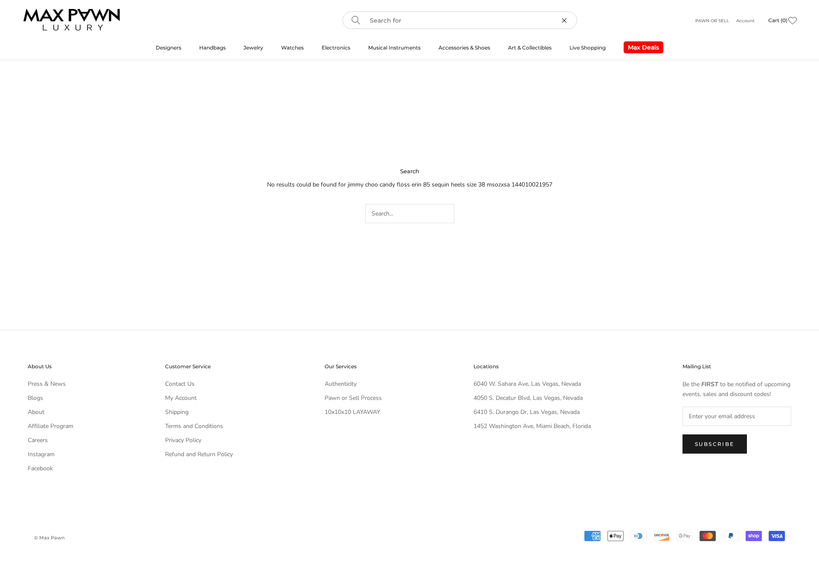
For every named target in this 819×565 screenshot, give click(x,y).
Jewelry (253, 47)
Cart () (777, 20)
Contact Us (180, 384)
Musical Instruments (394, 47)
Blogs (35, 398)
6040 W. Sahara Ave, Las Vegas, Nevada (527, 384)
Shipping (177, 412)
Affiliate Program (50, 426)
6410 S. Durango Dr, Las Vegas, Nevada (526, 412)
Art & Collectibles (530, 47)
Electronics (336, 47)
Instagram (41, 454)
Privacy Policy (183, 440)
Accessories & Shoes (464, 47)
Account (745, 20)
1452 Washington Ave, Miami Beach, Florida (532, 426)
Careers (38, 440)
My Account (181, 398)
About (36, 412)
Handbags (212, 47)
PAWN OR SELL (712, 20)
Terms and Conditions (194, 426)
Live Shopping (587, 47)
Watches (292, 47)
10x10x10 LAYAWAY (352, 412)
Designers (168, 47)
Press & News (47, 384)
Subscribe (715, 444)
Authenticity (341, 384)
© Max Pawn (49, 538)
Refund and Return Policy (199, 454)
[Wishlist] (792, 20)
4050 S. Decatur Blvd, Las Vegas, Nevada (528, 398)
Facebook (40, 468)
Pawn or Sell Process (353, 398)
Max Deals (641, 48)
